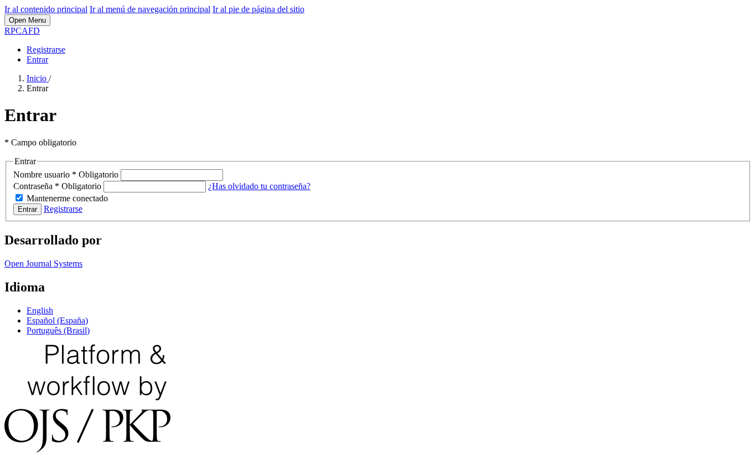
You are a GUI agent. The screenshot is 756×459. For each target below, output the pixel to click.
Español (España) (57, 320)
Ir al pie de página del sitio (258, 9)
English (40, 310)
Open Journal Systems (43, 263)
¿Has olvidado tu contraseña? (259, 186)
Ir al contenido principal (45, 9)
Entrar (37, 59)
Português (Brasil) (58, 330)
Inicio (38, 78)
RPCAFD (22, 30)
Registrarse (46, 49)
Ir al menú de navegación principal (150, 9)
